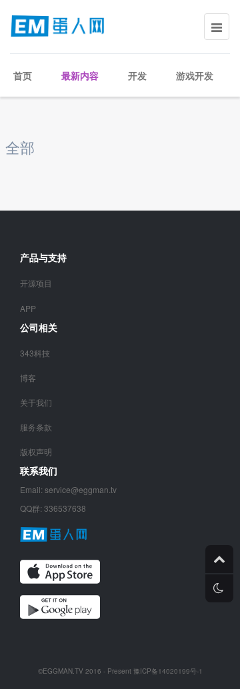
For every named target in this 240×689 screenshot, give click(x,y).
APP (28, 308)
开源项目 (36, 283)
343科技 (35, 352)
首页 (22, 75)
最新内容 (80, 75)
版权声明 (36, 451)
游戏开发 (194, 75)
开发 (137, 75)
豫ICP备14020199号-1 (168, 671)
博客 (28, 377)
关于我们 (36, 402)
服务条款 (36, 426)
